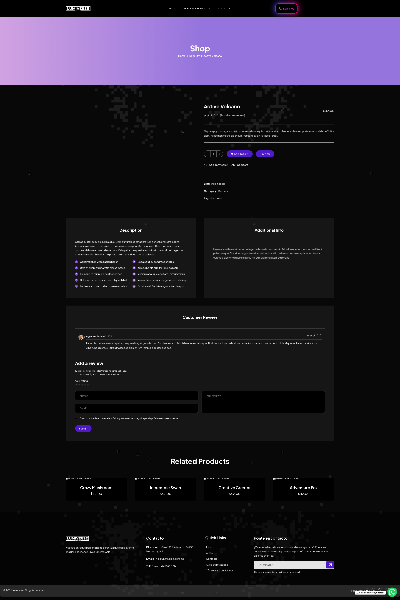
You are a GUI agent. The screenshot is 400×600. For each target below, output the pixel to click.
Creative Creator (234, 487)
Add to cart (241, 153)
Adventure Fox (304, 487)
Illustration (216, 198)
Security (194, 55)
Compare (242, 164)
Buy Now (265, 153)
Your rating (81, 381)
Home (181, 55)
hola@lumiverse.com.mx (170, 558)
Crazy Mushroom (96, 487)
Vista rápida (98, 477)
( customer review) (232, 115)
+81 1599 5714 (169, 566)
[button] (216, 164)
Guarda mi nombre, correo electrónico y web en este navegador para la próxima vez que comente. (129, 418)
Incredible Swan (165, 487)
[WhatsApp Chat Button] (392, 592)
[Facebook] (367, 590)
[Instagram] (374, 590)
